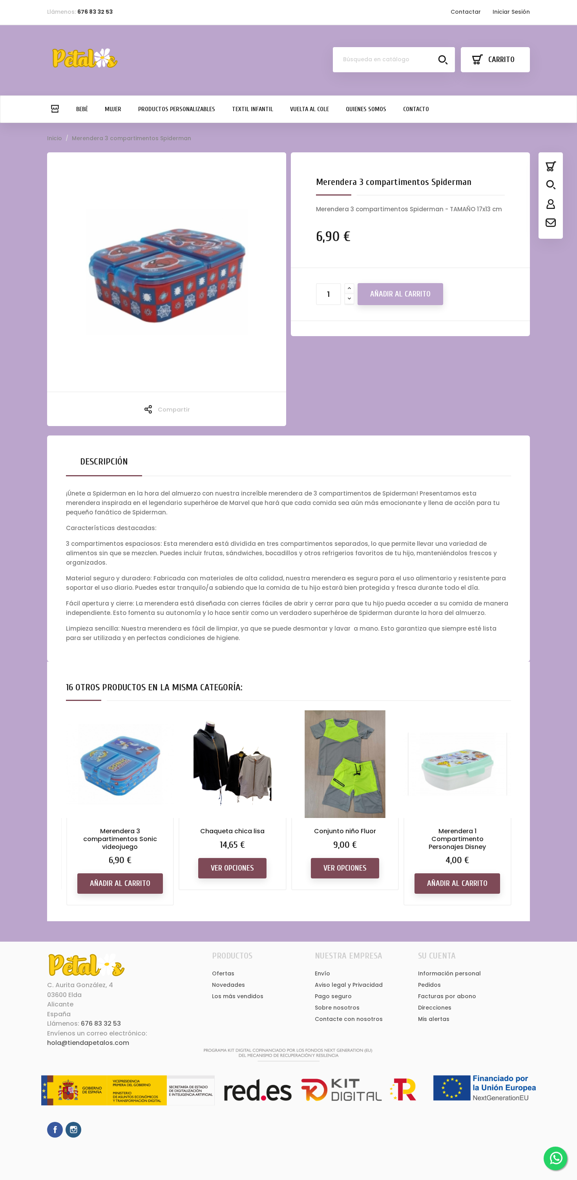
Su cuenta (437, 956)
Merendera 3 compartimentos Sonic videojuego (120, 839)
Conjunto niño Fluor (345, 831)
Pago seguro (333, 996)
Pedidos (429, 985)
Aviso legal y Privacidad (349, 985)
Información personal (449, 973)
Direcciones (434, 1008)
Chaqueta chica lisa (232, 831)
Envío (322, 973)
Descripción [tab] (104, 461)
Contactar (466, 12)
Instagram (73, 1130)
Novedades (228, 985)
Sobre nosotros (337, 1008)
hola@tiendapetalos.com (88, 1042)
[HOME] (54, 109)
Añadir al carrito (400, 293)
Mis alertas (433, 1019)
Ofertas (223, 973)
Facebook (55, 1130)
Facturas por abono (447, 996)
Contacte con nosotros (349, 1019)
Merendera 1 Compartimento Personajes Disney (457, 839)
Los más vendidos (237, 996)
